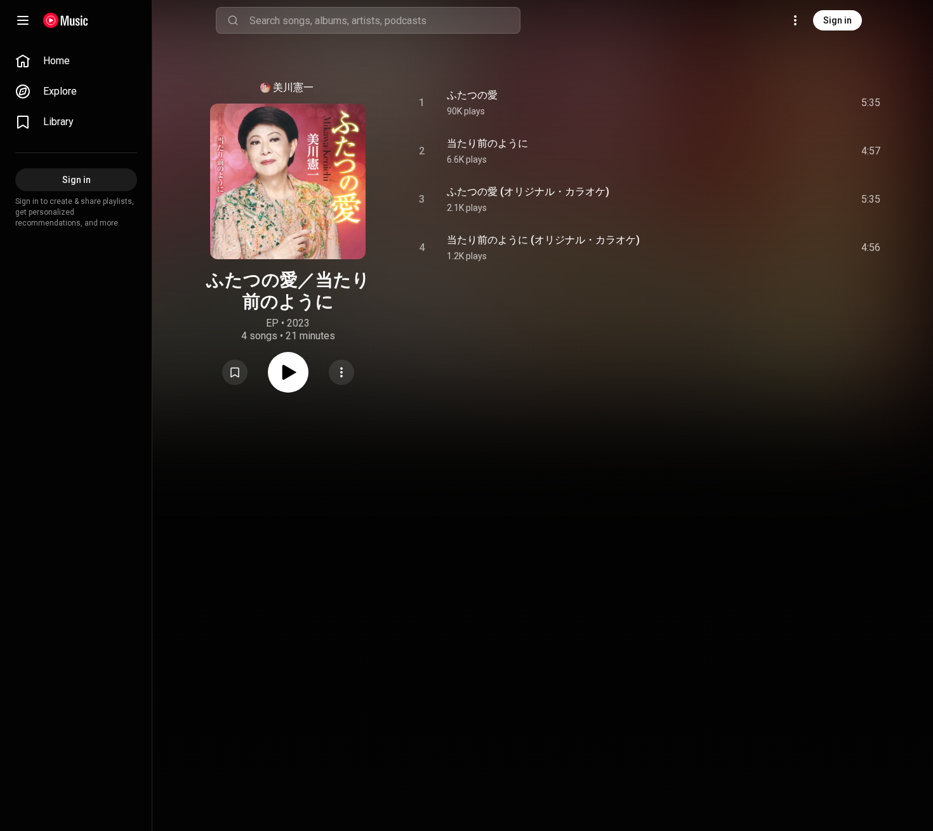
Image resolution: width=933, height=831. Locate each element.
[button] (235, 372)
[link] (76, 61)
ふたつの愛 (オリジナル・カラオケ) (528, 192)
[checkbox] (871, 103)
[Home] (65, 20)
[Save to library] (234, 372)
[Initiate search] (233, 20)
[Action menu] (341, 372)
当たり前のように (487, 143)
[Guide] (22, 20)
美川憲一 (293, 87)
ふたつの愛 (472, 95)
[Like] (775, 102)
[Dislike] (799, 102)
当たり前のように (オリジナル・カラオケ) (543, 240)
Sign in (837, 20)
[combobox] (384, 20)
